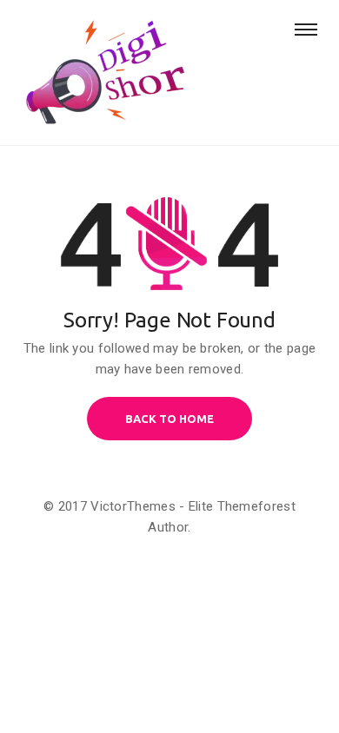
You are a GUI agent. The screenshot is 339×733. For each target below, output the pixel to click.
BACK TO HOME (169, 419)
